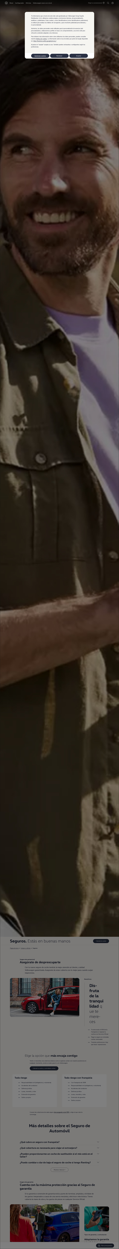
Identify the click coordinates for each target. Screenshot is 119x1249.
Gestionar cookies (40, 56)
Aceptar (78, 56)
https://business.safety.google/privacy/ (44, 41)
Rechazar (59, 56)
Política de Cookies (41, 39)
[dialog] (59, 624)
